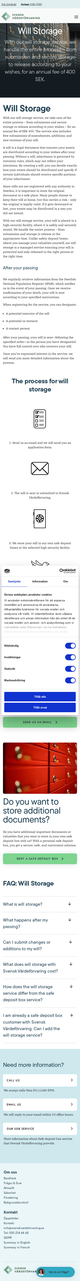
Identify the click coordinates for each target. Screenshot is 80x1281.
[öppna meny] (76, 17)
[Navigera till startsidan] (20, 17)
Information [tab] (40, 581)
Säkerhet (10, 1192)
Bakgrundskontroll (16, 1202)
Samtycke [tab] (14, 581)
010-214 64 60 (8, 4)
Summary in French (17, 1247)
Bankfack (10, 1178)
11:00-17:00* (31, 4)
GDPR (8, 1237)
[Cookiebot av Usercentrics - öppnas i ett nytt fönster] (59, 571)
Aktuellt (9, 1188)
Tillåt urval (40, 707)
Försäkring (11, 1197)
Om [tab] (65, 581)
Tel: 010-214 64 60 (16, 1232)
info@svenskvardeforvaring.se (24, 1228)
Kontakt (9, 1223)
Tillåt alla (40, 696)
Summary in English (17, 1242)
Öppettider (11, 1218)
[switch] (70, 657)
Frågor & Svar (13, 1183)
